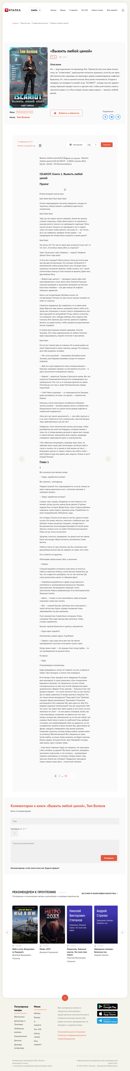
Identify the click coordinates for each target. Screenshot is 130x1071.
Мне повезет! (112, 10)
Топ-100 (84, 10)
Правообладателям (66, 1038)
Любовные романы (19, 1030)
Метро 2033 (45, 949)
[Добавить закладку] (40, 146)
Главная (15, 23)
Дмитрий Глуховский (49, 952)
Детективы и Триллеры (19, 1023)
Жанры (63, 10)
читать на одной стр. (26, 145)
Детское (17, 1040)
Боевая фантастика (40, 23)
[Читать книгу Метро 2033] (52, 925)
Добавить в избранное (69, 113)
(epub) (42, 164)
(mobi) (49, 164)
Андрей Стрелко (101, 955)
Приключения (20, 1036)
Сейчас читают (97, 10)
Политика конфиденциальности (72, 1035)
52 (66, 776)
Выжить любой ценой (59, 23)
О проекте (73, 10)
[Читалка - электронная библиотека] (12, 10)
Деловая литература (19, 1046)
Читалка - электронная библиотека (103, 1066)
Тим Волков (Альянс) (62, 164)
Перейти (107, 144)
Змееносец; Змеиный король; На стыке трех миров (77, 952)
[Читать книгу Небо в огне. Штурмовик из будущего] (25, 925)
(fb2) (84, 161)
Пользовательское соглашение (71, 1032)
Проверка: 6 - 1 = (19, 829)
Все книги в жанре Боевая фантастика (99, 893)
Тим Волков (23, 117)
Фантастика (25, 23)
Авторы (53, 10)
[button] (123, 10)
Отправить (109, 858)
